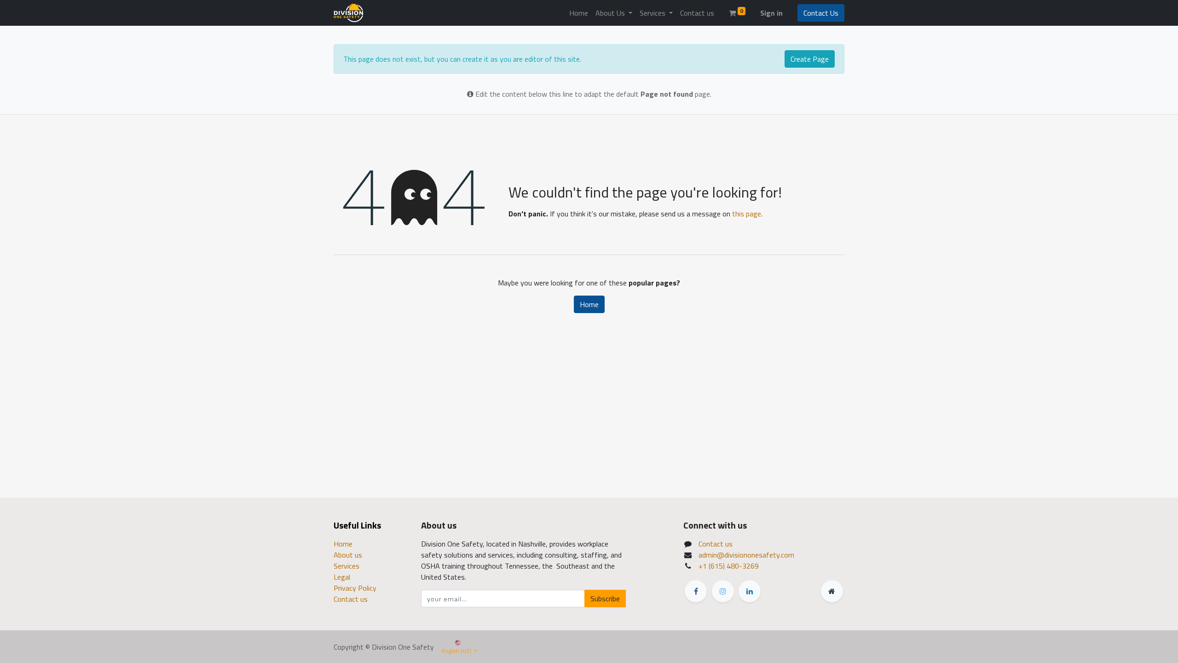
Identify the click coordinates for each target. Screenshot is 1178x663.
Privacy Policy (355, 587)
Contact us (351, 599)
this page (746, 213)
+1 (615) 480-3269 (729, 565)
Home (589, 304)
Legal (342, 576)
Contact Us (820, 12)
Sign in (771, 12)
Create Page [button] (810, 58)
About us (348, 554)
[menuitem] (579, 13)
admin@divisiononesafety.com (746, 554)
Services (346, 565)
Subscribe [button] (605, 598)
